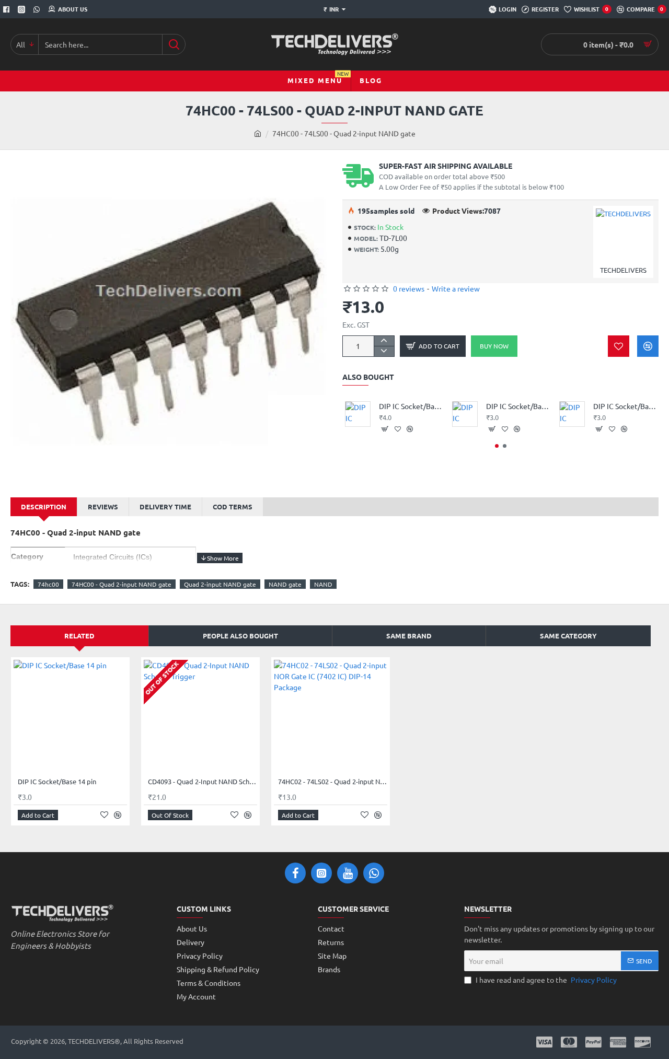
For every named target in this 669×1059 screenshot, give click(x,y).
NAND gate (285, 584)
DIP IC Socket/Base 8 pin (624, 406)
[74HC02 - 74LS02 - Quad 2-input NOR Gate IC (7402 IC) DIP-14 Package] (330, 716)
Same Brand (409, 635)
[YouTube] (347, 873)
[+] (384, 341)
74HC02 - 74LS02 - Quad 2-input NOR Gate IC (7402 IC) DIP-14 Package (332, 781)
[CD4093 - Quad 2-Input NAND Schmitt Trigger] (200, 716)
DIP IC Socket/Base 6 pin (517, 406)
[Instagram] (22, 9)
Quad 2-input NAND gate (220, 584)
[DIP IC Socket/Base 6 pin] (465, 414)
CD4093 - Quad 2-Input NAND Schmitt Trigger (202, 781)
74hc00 (48, 584)
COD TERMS (232, 506)
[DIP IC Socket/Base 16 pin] (358, 414)
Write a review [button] (456, 288)
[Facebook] (7, 9)
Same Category (568, 635)
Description (43, 506)
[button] (433, 346)
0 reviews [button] (408, 288)
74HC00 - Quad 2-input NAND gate (121, 584)
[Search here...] (174, 44)
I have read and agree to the (545, 979)
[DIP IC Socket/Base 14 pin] (70, 716)
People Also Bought (240, 635)
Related (79, 635)
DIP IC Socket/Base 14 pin (57, 781)
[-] (384, 351)
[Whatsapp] (37, 9)
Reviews (103, 506)
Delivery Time (165, 506)
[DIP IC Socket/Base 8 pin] (572, 414)
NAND (323, 584)
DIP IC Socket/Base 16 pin (410, 406)
